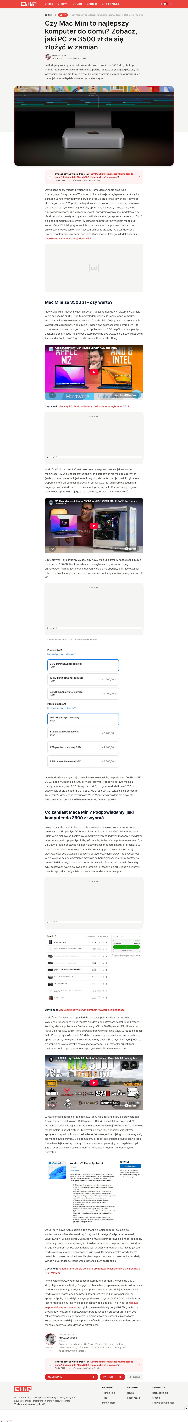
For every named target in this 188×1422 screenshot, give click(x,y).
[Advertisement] (94, 436)
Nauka (93, 3)
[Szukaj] (171, 4)
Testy (64, 3)
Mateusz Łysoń (59, 56)
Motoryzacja (108, 1402)
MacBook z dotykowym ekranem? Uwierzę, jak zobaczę (91, 1009)
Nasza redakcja (160, 1392)
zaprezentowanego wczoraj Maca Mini (68, 238)
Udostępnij (55, 1376)
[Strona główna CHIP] (28, 4)
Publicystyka (112, 3)
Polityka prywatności (163, 1402)
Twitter (108, 1376)
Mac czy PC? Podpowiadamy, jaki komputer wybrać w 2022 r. (94, 406)
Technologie (108, 1392)
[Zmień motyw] (164, 3)
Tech (50, 3)
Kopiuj (136, 1376)
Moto (79, 3)
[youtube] (50, 1351)
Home (51, 15)
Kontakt (156, 1397)
